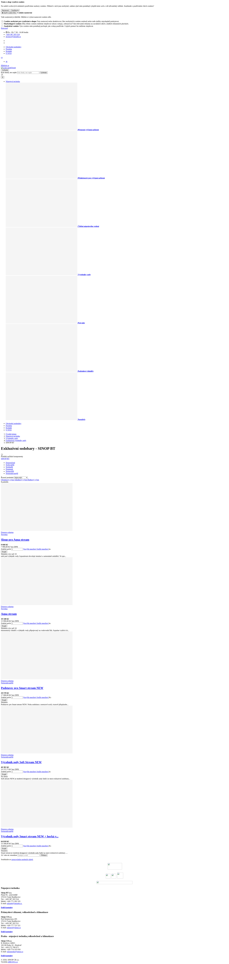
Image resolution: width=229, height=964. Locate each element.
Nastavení (5, 10)
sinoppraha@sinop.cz (15, 952)
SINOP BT (5, 459)
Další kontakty (7, 908)
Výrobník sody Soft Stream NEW (21, 762)
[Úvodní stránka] (8, 68)
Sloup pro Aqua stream (15, 539)
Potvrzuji (4, 28)
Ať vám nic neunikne (9, 855)
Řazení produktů (7, 478)
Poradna (9, 49)
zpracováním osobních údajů (22, 859)
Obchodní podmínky (13, 47)
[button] (2, 57)
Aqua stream (9, 613)
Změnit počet (6, 549)
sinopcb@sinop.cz (14, 928)
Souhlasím (15, 10)
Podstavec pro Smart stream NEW (22, 687)
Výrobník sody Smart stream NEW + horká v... (29, 836)
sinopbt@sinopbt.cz (14, 903)
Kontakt (9, 51)
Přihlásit (44, 855)
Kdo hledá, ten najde (9, 72)
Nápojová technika (13, 81)
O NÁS (9, 53)
